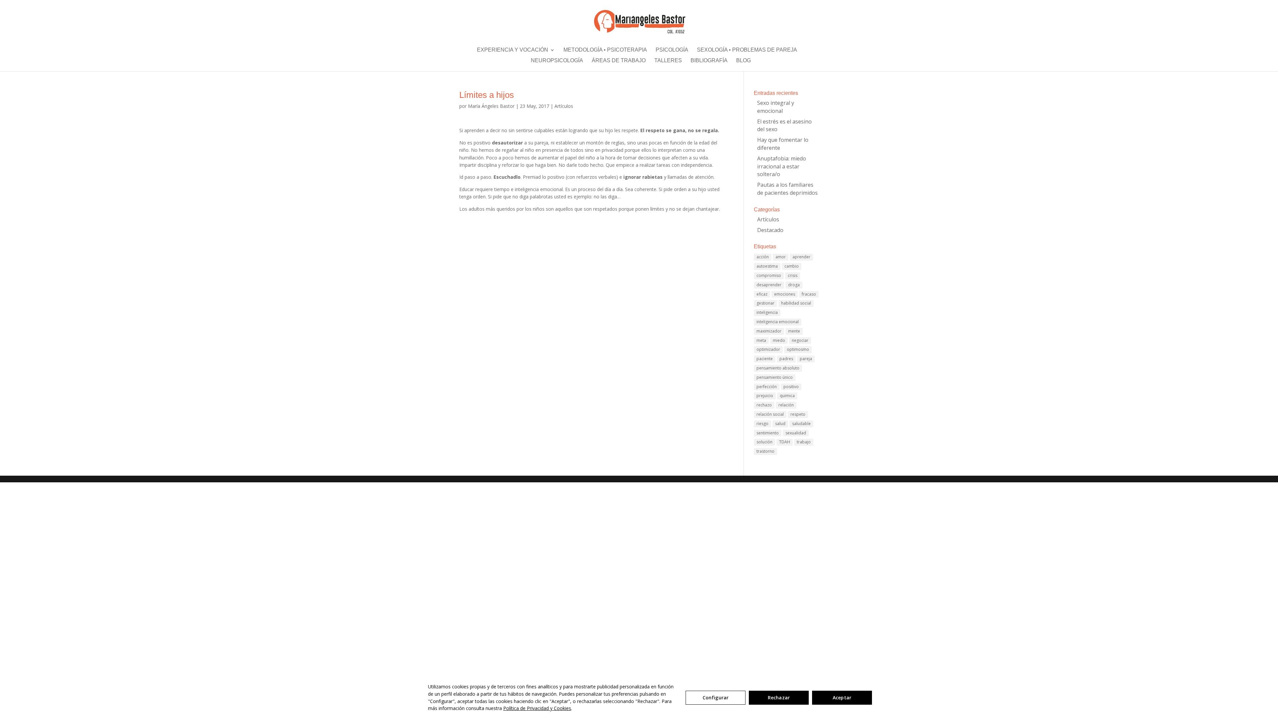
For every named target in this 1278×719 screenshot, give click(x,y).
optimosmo (798, 349)
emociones (784, 294)
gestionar (765, 303)
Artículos (563, 106)
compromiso (768, 275)
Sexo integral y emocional (775, 107)
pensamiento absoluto (777, 368)
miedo (779, 340)
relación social (770, 414)
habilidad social (796, 303)
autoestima (767, 266)
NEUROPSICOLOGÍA (557, 62)
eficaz (761, 294)
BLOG (743, 62)
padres (786, 358)
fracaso (809, 294)
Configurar (716, 697)
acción (762, 257)
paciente (764, 358)
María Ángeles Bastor (491, 106)
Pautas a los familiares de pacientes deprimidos (787, 188)
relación (786, 405)
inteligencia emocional (777, 322)
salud (780, 423)
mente (794, 331)
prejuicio (764, 395)
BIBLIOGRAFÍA (709, 62)
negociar (800, 340)
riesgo (762, 423)
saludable (801, 423)
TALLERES (668, 62)
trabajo (804, 442)
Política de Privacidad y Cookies (537, 708)
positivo (791, 386)
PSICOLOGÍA (672, 51)
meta (761, 340)
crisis (792, 275)
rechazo (764, 405)
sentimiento (767, 433)
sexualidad (795, 433)
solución (764, 442)
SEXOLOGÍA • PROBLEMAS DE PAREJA (747, 51)
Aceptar (842, 697)
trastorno (765, 451)
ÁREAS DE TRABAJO (619, 62)
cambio (791, 266)
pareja (806, 358)
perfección (766, 386)
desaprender (768, 285)
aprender (801, 257)
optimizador (768, 349)
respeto (797, 414)
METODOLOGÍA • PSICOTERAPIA (605, 51)
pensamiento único (774, 377)
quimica (787, 395)
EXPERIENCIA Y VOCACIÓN (512, 51)
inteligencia (767, 312)
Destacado (770, 230)
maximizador (768, 331)
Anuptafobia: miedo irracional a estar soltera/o (781, 166)
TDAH (784, 442)
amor (780, 257)
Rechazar (779, 697)
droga (794, 285)
